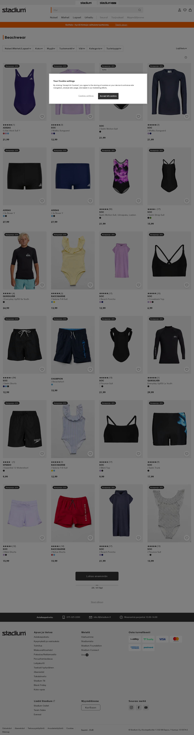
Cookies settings (86, 96)
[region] (98, 88)
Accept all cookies (108, 96)
